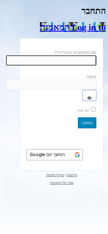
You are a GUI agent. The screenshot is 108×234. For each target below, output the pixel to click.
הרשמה (72, 175)
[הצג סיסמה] (89, 95)
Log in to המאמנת (73, 27)
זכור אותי (83, 111)
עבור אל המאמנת (61, 183)
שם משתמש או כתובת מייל (75, 52)
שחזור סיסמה (55, 175)
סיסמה (91, 77)
